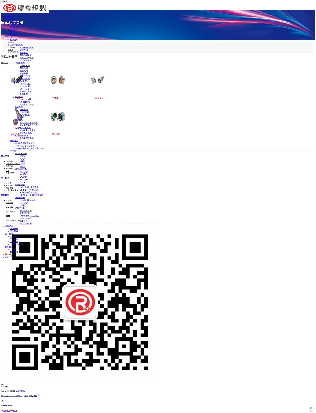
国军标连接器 (21, 169)
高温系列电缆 (26, 55)
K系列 (22, 159)
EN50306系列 (25, 86)
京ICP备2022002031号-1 (11, 396)
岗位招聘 (14, 252)
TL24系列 (24, 172)
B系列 (22, 156)
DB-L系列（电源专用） (30, 190)
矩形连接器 (20, 198)
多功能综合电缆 (27, 47)
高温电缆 (19, 107)
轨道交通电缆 (21, 81)
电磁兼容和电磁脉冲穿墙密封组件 (29, 148)
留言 (26, 396)
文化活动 (14, 239)
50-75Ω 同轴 (25, 102)
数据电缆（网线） (28, 104)
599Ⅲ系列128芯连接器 (29, 216)
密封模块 (14, 29)
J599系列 (23, 182)
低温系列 (24, 71)
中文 (15, 411)
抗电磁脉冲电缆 (27, 58)
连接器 (13, 151)
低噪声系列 (25, 76)
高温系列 (24, 68)
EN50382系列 (25, 89)
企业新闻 (14, 229)
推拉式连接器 (21, 154)
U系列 (22, 164)
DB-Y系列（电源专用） (30, 187)
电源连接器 (20, 185)
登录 (7, 257)
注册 (11, 257)
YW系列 (23, 177)
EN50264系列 (25, 84)
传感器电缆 (20, 63)
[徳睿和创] (24, 12)
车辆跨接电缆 (26, 91)
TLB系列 (24, 221)
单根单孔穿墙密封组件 (25, 146)
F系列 (22, 161)
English (6, 411)
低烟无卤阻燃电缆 (23, 128)
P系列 (22, 167)
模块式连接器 (26, 218)
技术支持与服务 (17, 244)
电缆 (12, 42)
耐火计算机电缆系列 (29, 123)
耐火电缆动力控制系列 (30, 125)
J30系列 (23, 205)
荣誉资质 (14, 242)
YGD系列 (24, 179)
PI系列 (22, 117)
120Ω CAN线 (25, 99)
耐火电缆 (19, 120)
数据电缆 (24, 53)
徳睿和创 (20, 391)
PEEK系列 (24, 112)
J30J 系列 (24, 203)
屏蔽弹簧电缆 (26, 60)
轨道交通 (14, 27)
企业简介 (14, 236)
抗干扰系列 (25, 66)
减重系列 (24, 50)
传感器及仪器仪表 (18, 24)
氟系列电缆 (25, 115)
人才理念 (14, 249)
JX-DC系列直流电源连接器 (31, 195)
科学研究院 (15, 35)
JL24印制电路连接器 (29, 200)
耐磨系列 (24, 73)
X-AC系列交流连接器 (29, 192)
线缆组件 (14, 40)
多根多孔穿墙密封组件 (25, 143)
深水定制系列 (26, 223)
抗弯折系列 (25, 79)
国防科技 (14, 22)
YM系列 (23, 174)
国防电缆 (19, 45)
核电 (12, 32)
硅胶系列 (24, 110)
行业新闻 (14, 231)
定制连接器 (20, 208)
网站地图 (33, 396)
